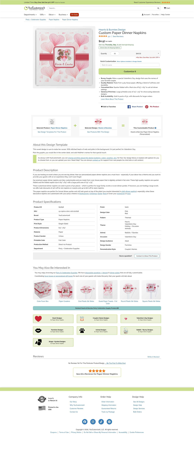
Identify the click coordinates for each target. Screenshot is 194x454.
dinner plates (115, 273)
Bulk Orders (137, 412)
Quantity (104, 53)
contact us (96, 160)
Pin (154, 106)
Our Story (73, 402)
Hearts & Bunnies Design (112, 29)
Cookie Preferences (137, 432)
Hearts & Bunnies (105, 128)
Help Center (165, 14)
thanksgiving (84, 194)
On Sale (74, 15)
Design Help (137, 405)
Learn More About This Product (112, 99)
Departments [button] (29, 15)
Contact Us (74, 412)
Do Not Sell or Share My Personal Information (100, 432)
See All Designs (138, 402)
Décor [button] (51, 15)
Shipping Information (108, 405)
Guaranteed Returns (108, 408)
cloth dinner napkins (128, 191)
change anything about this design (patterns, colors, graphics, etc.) (92, 158)
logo (128, 194)
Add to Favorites (109, 106)
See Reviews (115, 36)
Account (146, 14)
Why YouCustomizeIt (77, 405)
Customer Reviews (76, 408)
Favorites (155, 14)
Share (137, 106)
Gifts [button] (42, 15)
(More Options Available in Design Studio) (129, 61)
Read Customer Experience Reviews (147, 2)
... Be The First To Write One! (115, 363)
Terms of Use (64, 432)
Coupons (53, 432)
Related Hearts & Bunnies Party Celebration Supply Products (96, 308)
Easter (100, 194)
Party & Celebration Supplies (66, 273)
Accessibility (123, 432)
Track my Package (108, 412)
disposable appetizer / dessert (96, 273)
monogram (121, 194)
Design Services (139, 408)
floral (105, 194)
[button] (166, 8)
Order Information (107, 402)
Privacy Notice (76, 432)
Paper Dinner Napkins (59, 128)
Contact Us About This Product (147, 256)
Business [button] (63, 15)
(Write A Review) (153, 357)
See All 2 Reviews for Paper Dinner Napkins (97, 374)
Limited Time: (44, 2)
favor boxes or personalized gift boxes (59, 276)
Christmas (93, 194)
